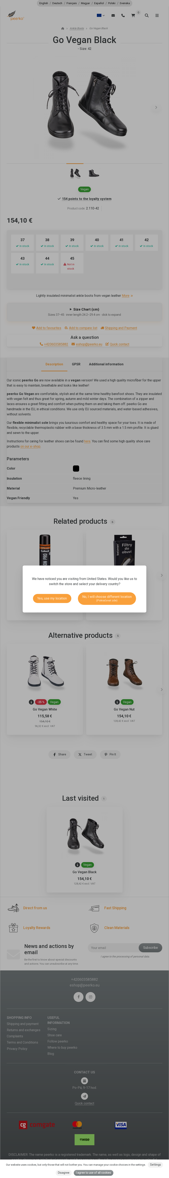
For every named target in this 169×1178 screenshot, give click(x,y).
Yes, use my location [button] (52, 598)
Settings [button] (155, 1164)
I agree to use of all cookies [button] (93, 1172)
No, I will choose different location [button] (107, 598)
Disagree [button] (63, 1172)
